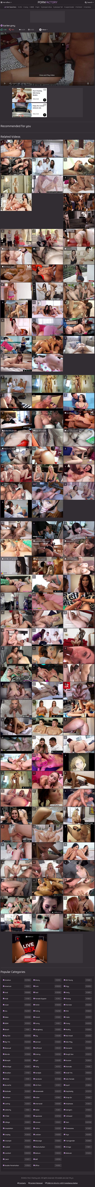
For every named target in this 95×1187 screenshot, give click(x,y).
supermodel (69, 7)
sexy (26, 7)
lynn (37, 7)
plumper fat (58, 7)
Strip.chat (36, 99)
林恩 (32, 7)
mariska (88, 7)
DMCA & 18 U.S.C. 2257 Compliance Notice (62, 1183)
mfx (20, 7)
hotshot (79, 7)
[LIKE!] (2, 29)
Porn (47, 2)
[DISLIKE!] (10, 29)
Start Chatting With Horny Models (37, 93)
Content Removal (36, 1183)
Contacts (22, 1183)
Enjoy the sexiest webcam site (38, 107)
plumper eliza (47, 7)
